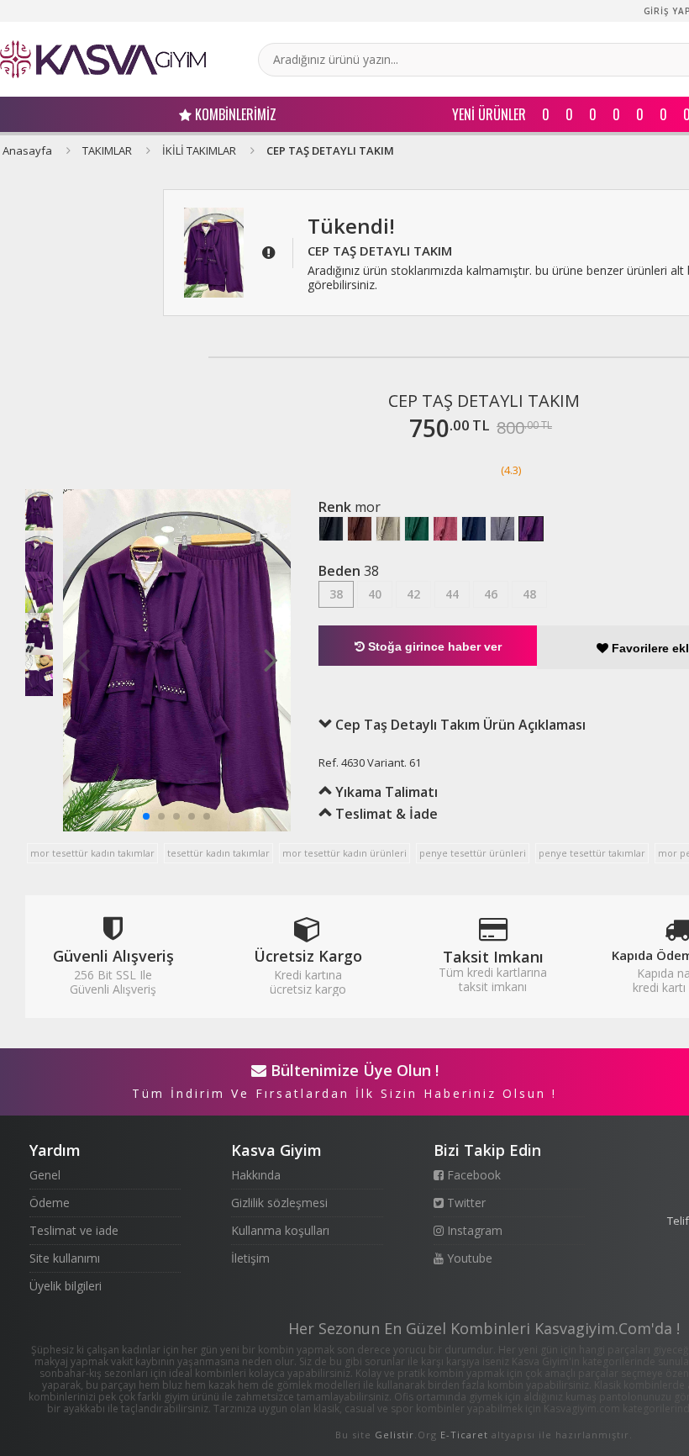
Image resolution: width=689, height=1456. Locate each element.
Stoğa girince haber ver (433, 646)
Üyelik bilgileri (65, 1286)
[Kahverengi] (359, 528)
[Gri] (502, 528)
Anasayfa (27, 150)
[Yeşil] (416, 528)
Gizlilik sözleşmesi (279, 1203)
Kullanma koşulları (280, 1230)
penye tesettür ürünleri (472, 853)
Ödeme (49, 1203)
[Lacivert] (474, 528)
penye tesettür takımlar (592, 853)
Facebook (472, 1175)
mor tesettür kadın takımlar (92, 853)
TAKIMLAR (107, 150)
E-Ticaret (464, 1434)
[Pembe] (445, 528)
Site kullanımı (64, 1258)
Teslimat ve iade (73, 1230)
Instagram (473, 1230)
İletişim (250, 1258)
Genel (44, 1175)
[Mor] (531, 528)
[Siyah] (331, 528)
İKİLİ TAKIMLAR (199, 150)
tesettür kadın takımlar (218, 853)
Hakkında (256, 1175)
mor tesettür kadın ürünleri (344, 853)
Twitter (465, 1203)
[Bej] (388, 528)
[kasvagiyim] (103, 59)
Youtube (468, 1258)
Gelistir (394, 1434)
